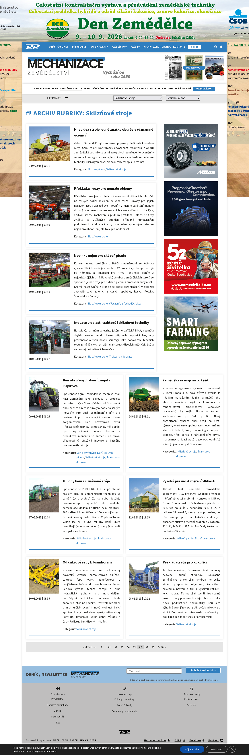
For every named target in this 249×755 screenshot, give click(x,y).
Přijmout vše (192, 749)
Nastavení (216, 749)
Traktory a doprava (46, 88)
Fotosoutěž (57, 716)
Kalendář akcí (204, 88)
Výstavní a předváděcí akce (125, 303)
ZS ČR (64, 740)
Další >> (162, 647)
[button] (203, 670)
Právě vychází (183, 88)
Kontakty (179, 46)
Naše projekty (99, 46)
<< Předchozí (90, 647)
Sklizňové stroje (71, 88)
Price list (191, 705)
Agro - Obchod (162, 46)
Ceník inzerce (191, 699)
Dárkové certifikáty (57, 705)
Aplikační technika (136, 88)
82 (115, 647)
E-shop (57, 710)
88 (153, 647)
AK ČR (56, 740)
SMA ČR (84, 740)
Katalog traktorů (161, 88)
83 (122, 647)
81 (109, 647)
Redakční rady (124, 705)
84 (128, 647)
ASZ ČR (74, 740)
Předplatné (57, 699)
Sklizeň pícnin (114, 88)
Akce (57, 722)
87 (146, 647)
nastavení (51, 751)
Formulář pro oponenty (124, 711)
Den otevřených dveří (89, 452)
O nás (52, 46)
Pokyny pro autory (124, 699)
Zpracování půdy (94, 88)
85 (134, 647)
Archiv (147, 46)
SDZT (93, 740)
